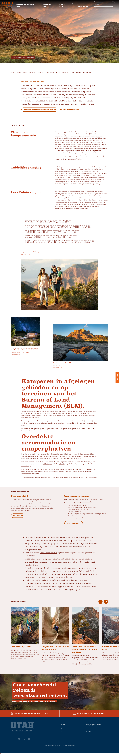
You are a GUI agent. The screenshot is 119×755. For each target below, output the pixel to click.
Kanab (62, 464)
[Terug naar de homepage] (7, 4)
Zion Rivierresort (40, 471)
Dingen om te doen (47, 5)
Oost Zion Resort (46, 477)
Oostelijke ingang (26, 466)
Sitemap (63, 731)
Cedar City (87, 462)
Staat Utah (88, 731)
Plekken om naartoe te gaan (26, 5)
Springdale (63, 458)
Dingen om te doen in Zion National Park (38, 109)
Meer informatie (73, 523)
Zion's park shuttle (48, 553)
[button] (117, 377)
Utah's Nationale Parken (36, 580)
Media (62, 728)
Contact (63, 724)
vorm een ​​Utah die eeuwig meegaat (63, 589)
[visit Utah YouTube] (29, 739)
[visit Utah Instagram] (18, 739)
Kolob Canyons (47, 464)
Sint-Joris (78, 458)
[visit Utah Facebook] (14, 739)
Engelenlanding (32, 543)
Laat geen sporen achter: (84, 502)
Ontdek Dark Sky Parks (68, 109)
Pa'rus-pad (84, 571)
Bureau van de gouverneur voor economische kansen (93, 725)
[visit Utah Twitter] (23, 739)
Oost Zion (70, 458)
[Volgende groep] (106, 602)
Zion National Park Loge (57, 456)
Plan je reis (62, 5)
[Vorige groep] (100, 602)
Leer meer (16, 515)
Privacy (87, 728)
